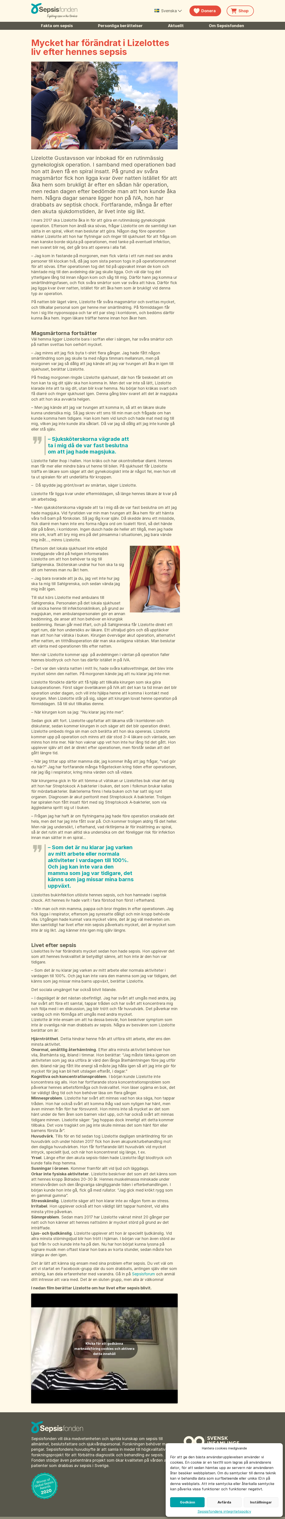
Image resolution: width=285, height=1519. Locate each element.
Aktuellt (176, 25)
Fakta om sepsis (57, 25)
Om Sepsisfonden (226, 25)
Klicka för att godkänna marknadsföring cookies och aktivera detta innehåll (104, 1349)
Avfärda (224, 1502)
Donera (208, 10)
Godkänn (187, 1502)
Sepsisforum (143, 1274)
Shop (243, 10)
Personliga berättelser (120, 25)
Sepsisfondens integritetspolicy (224, 1511)
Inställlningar (261, 1502)
